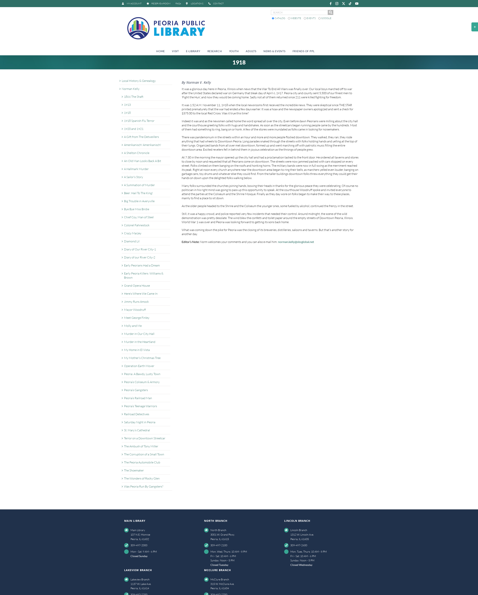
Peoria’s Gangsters (136, 390)
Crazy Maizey (132, 233)
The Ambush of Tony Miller (141, 446)
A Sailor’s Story (133, 177)
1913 (127, 105)
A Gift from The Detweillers (141, 137)
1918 (127, 113)
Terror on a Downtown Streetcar (144, 438)
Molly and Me (133, 326)
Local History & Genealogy (139, 81)
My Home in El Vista (137, 350)
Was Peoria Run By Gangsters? (143, 486)
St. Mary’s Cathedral (137, 430)
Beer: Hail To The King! (138, 193)
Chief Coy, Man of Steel (139, 217)
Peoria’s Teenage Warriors (140, 406)
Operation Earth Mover (139, 366)
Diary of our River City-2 (139, 257)
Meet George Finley (136, 318)
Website (296, 18)
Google (326, 18)
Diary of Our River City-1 (140, 249)
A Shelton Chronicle (136, 153)
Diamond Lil (131, 241)
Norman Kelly (130, 89)
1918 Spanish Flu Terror (139, 121)
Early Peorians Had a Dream (142, 265)
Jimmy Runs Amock (136, 301)
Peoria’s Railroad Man (138, 398)
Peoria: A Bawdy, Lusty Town (142, 374)
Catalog (280, 18)
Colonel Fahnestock (137, 225)
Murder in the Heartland (139, 342)
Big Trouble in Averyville (139, 201)
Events (311, 18)
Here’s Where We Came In (141, 293)
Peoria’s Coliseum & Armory (142, 382)
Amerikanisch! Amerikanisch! (142, 145)
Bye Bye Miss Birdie (136, 209)
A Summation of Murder (139, 185)
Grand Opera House (137, 285)
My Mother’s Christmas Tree (142, 358)
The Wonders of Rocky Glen (142, 478)
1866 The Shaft (133, 96)
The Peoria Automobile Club (142, 462)
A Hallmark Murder (136, 169)
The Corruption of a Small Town (144, 454)
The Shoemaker (134, 470)
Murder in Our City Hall (139, 334)
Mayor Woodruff (135, 310)
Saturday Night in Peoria (139, 422)
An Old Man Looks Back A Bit (142, 161)
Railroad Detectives (136, 414)
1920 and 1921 (133, 129)
